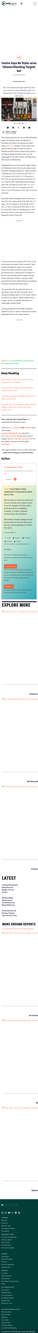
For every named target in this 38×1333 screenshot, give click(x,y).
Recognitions (5, 1227)
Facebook (27, 428)
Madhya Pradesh (6, 1289)
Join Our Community (7, 1261)
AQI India (4, 1314)
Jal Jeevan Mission (7, 1321)
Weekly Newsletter (6, 1255)
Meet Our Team (6, 1222)
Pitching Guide (5, 1263)
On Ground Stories (6, 1292)
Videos (3, 1280)
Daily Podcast (5, 1275)
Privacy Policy (5, 1239)
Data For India (5, 1311)
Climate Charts (5, 1319)
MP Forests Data (6, 1308)
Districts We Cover (7, 1299)
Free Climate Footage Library (10, 1277)
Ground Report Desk (19, 81)
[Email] (15, 479)
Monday (10, 146)
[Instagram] (6, 1209)
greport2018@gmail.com (12, 433)
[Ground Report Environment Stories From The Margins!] (9, 4)
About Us (4, 1217)
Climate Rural (5, 1297)
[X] (12, 1209)
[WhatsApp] (2, 1209)
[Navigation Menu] (35, 4)
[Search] (22, 4)
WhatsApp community (21, 439)
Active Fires (4, 1316)
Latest (19, 57)
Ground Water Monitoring (9, 1324)
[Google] (19, 1209)
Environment (5, 1286)
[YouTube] (9, 1209)
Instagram (16, 428)
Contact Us (4, 1219)
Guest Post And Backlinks (9, 1233)
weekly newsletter (10, 436)
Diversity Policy (6, 1241)
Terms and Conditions (7, 1244)
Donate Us (4, 1258)
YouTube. (7, 444)
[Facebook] (16, 1209)
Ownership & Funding (8, 1225)
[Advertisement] (19, 35)
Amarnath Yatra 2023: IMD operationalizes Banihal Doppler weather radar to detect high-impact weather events (18, 407)
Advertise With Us (6, 1236)
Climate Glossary (6, 1272)
